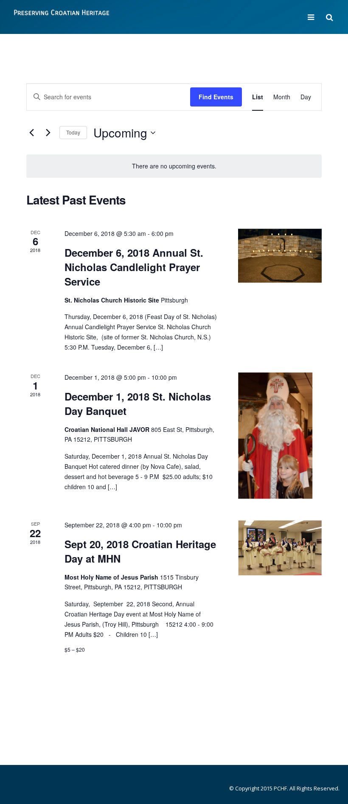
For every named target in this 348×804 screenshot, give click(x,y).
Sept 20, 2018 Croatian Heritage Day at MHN (140, 551)
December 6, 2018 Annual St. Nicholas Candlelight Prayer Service (134, 267)
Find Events (216, 96)
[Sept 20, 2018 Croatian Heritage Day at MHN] (280, 547)
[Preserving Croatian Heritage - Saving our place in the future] (61, 16)
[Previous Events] (31, 133)
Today (73, 132)
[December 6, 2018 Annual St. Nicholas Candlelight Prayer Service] (280, 256)
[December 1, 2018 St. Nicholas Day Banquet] (280, 436)
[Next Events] (48, 133)
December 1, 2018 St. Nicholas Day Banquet (138, 403)
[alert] (174, 166)
